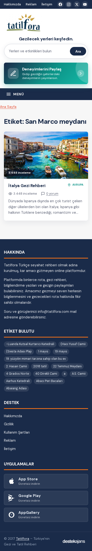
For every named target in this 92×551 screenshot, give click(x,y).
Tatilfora (22, 538)
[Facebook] (60, 4)
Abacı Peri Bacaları (49, 381)
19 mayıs (61, 351)
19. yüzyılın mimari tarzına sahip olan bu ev (36, 359)
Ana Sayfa (8, 106)
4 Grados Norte (17, 374)
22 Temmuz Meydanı (67, 366)
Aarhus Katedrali (18, 381)
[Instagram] (69, 4)
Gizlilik (9, 424)
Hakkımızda (12, 4)
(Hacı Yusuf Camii (73, 344)
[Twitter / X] (77, 4)
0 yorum (52, 193)
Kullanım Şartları (17, 432)
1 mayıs (43, 351)
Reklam (31, 4)
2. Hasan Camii (16, 366)
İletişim (46, 4)
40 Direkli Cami (46, 374)
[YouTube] (85, 4)
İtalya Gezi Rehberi (26, 185)
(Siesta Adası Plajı (19, 351)
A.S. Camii (79, 374)
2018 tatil (40, 366)
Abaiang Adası (16, 388)
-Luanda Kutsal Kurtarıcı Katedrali (30, 344)
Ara (78, 51)
